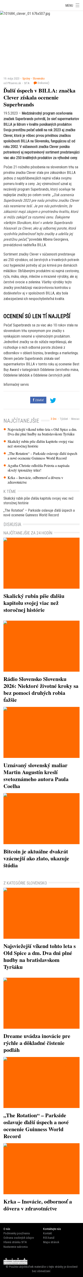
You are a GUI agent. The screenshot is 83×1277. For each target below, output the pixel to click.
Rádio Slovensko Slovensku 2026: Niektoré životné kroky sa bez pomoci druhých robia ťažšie (40, 689)
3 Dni (53, 419)
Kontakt (47, 1233)
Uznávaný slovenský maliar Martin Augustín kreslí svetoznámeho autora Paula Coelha (35, 775)
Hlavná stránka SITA (15, 1242)
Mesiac (75, 419)
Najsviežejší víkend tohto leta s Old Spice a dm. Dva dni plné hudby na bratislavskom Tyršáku (42, 431)
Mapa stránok (51, 1242)
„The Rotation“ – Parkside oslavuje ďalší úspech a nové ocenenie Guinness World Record (42, 455)
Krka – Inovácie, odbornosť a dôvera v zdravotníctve (35, 480)
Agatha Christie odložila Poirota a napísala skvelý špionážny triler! (38, 467)
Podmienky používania (16, 1233)
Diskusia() (43, 83)
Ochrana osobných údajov (18, 1237)
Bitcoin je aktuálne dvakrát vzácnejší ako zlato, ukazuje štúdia (36, 858)
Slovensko (39, 78)
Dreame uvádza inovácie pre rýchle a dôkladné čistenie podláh (36, 1043)
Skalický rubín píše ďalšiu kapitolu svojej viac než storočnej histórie (41, 443)
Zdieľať (39, 400)
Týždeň (64, 419)
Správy (26, 78)
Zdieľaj (13, 5)
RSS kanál (48, 1237)
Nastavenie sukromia (15, 1246)
